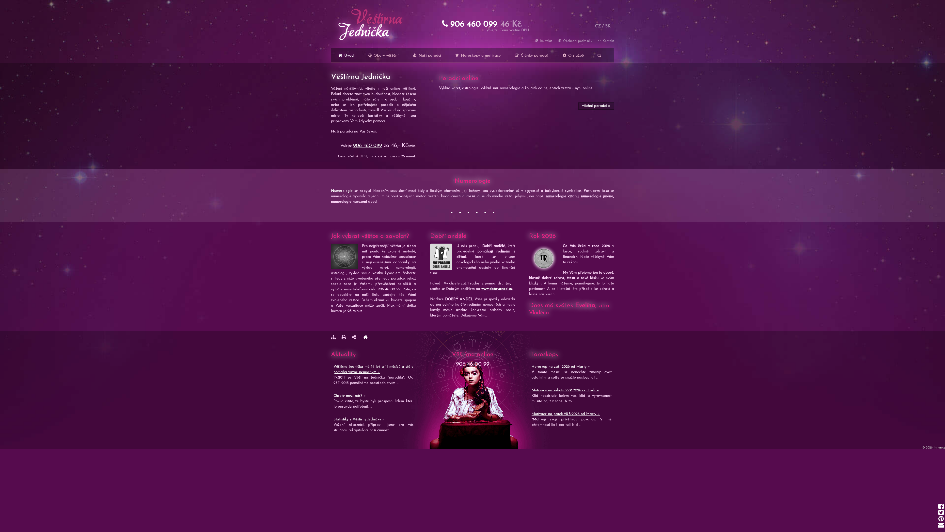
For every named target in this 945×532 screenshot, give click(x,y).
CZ (598, 26)
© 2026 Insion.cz (933, 447)
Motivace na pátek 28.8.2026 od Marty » (566, 414)
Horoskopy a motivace (480, 56)
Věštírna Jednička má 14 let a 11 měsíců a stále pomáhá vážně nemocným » (373, 369)
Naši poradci (429, 56)
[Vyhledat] (599, 55)
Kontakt (608, 41)
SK (608, 26)
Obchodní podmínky (577, 41)
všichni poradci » (596, 106)
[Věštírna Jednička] (365, 338)
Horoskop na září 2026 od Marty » (561, 367)
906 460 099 (367, 145)
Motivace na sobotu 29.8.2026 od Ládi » (565, 390)
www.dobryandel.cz (497, 289)
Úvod (348, 56)
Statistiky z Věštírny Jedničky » (358, 419)
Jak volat (545, 41)
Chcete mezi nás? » (349, 396)
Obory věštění (385, 56)
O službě (575, 56)
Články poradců (534, 56)
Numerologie (342, 191)
